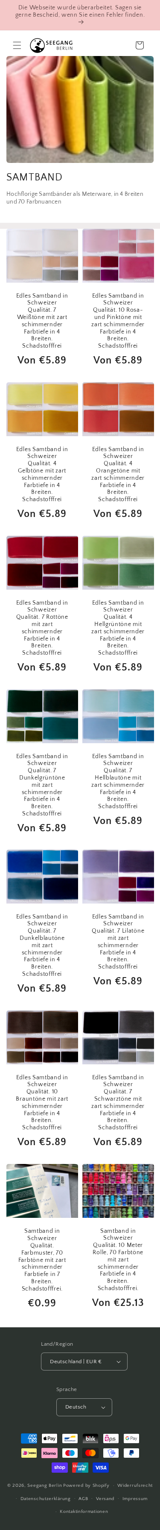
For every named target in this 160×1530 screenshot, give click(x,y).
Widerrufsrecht (135, 1485)
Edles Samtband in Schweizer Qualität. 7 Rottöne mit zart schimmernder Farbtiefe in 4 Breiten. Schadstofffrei (42, 627)
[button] (17, 45)
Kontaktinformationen (84, 1511)
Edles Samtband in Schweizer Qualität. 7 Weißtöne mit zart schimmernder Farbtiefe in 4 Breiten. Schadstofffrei (42, 320)
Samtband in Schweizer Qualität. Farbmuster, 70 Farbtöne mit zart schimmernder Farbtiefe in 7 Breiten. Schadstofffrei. (42, 1260)
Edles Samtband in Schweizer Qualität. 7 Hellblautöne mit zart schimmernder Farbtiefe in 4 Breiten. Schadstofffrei (118, 781)
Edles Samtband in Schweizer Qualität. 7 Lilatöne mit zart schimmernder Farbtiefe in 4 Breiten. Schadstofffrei (118, 942)
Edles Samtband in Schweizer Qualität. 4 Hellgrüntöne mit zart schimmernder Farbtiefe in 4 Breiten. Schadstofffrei (118, 627)
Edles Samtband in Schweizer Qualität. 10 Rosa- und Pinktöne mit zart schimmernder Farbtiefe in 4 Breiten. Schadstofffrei (118, 320)
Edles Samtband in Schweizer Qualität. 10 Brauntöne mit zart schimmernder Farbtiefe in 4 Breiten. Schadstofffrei (42, 1102)
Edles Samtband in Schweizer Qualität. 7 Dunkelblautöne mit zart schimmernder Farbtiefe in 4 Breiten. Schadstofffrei (42, 945)
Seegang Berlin (44, 1485)
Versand (105, 1498)
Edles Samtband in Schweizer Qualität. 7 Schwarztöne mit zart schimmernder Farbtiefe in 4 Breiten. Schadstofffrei (118, 1102)
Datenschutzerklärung (45, 1498)
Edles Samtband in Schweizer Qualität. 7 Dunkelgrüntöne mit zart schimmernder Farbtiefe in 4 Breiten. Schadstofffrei (42, 785)
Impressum (135, 1498)
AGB (83, 1498)
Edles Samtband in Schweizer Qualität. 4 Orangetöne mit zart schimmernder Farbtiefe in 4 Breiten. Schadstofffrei (118, 474)
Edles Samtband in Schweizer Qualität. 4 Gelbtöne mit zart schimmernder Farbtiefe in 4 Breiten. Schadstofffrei (42, 474)
